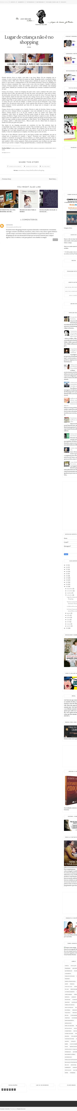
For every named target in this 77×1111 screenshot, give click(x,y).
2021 (67, 573)
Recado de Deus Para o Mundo (28, 210)
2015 (67, 586)
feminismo (67, 968)
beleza (66, 1015)
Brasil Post (8, 152)
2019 (67, 578)
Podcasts (63, 2)
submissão (68, 1067)
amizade (73, 997)
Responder (55, 239)
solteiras (67, 1010)
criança (27, 170)
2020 (67, 576)
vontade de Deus (69, 1038)
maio (68, 619)
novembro (70, 591)
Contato (13, 2)
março (69, 624)
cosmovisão (68, 1031)
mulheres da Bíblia (70, 1054)
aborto (67, 1041)
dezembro (70, 588)
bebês (66, 1044)
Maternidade (40, 2)
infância (36, 170)
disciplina (67, 999)
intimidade (68, 1051)
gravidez (67, 1002)
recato (67, 1065)
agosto (69, 613)
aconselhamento (70, 991)
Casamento (21, 2)
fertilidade (68, 1070)
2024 (67, 567)
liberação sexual (70, 1004)
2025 (67, 565)
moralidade (68, 1023)
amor (66, 984)
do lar (67, 989)
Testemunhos (30, 2)
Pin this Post (46, 166)
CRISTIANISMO (68, 994)
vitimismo (72, 1072)
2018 (67, 580)
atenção (73, 1041)
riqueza (67, 1036)
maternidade (68, 971)
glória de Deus (69, 1033)
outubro (69, 593)
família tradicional (70, 981)
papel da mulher (69, 1025)
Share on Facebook (15, 166)
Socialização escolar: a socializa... (48, 210)
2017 (67, 582)
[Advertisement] (70, 505)
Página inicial (4, 2)
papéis (66, 1072)
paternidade (68, 1057)
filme (66, 1046)
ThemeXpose (13, 1109)
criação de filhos (70, 976)
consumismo (21, 170)
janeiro (69, 626)
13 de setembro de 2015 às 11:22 (13, 227)
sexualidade (68, 1028)
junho (68, 617)
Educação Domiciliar (52, 2)
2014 (67, 628)
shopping (41, 170)
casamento (68, 973)
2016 (67, 584)
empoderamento (69, 1020)
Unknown (9, 225)
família (32, 170)
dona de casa (68, 986)
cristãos (67, 1018)
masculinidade (69, 1007)
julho (68, 615)
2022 (67, 571)
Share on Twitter (31, 166)
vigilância (67, 1012)
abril (68, 622)
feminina (67, 978)
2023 (67, 569)
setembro (69, 595)
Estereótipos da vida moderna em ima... (7, 210)
